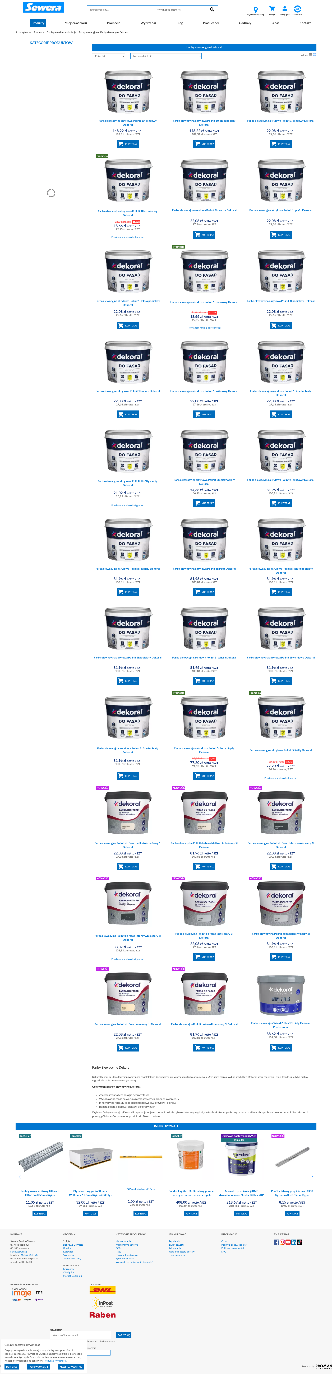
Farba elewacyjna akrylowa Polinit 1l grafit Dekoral (280, 210)
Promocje (113, 23)
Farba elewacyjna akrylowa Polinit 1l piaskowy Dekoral (204, 301)
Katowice (68, 1251)
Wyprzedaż (148, 23)
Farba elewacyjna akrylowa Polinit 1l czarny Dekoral (204, 210)
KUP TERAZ (131, 144)
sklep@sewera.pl (19, 1251)
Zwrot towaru (176, 1244)
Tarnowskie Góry (72, 1258)
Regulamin (174, 1241)
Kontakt (305, 23)
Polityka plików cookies (234, 1244)
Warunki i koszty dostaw (182, 1251)
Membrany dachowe (127, 1244)
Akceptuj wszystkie (71, 1367)
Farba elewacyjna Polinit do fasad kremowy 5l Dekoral (204, 1024)
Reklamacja (175, 1248)
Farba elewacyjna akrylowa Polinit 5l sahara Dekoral (204, 657)
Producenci (211, 23)
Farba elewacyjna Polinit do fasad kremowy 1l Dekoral (127, 1024)
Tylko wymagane (38, 1367)
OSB (118, 1248)
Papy (118, 1251)
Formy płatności (177, 1255)
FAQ (223, 1251)
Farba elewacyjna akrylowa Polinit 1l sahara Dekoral (128, 390)
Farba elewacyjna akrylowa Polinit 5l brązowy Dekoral (280, 479)
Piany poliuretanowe (127, 1255)
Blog (180, 23)
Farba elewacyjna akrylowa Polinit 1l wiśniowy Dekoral (204, 390)
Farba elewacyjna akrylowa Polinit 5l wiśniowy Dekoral (281, 657)
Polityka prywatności (232, 1248)
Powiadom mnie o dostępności (127, 236)
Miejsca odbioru (76, 23)
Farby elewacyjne (88, 32)
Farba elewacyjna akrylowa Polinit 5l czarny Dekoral (127, 568)
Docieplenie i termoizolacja (61, 32)
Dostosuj (11, 1367)
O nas (275, 23)
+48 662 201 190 (28, 1255)
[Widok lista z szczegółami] (310, 54)
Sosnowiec (69, 1255)
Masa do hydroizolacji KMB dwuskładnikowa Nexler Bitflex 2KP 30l (241, 1194)
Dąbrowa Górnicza (73, 1244)
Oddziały (245, 23)
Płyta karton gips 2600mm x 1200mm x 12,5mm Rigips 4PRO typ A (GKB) (90, 1194)
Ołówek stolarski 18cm (141, 1189)
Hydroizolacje (123, 1241)
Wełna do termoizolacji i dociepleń (134, 1261)
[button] (312, 1177)
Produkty (37, 23)
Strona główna (23, 32)
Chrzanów (68, 1268)
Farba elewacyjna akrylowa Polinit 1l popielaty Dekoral (281, 300)
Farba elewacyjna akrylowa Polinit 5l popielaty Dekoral (128, 657)
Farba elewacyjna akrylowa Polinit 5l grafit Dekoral (204, 568)
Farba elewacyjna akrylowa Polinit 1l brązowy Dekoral (280, 120)
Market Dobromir (72, 1275)
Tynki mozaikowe (125, 1258)
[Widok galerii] (314, 54)
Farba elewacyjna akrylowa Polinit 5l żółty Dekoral (281, 750)
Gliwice (67, 1248)
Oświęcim (68, 1272)
